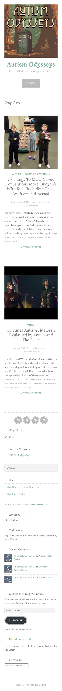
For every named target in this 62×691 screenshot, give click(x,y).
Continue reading (22, 246)
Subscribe (16, 620)
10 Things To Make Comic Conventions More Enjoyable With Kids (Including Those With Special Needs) (31, 186)
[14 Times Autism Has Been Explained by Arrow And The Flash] (31, 293)
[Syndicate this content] (10, 639)
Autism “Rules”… (47, 577)
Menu (33, 83)
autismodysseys (41, 202)
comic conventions (37, 174)
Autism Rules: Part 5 (14, 494)
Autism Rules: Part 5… (24, 555)
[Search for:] (31, 468)
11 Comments (31, 205)
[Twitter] (35, 420)
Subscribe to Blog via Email (26, 593)
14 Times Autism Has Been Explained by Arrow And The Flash (31, 335)
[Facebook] (18, 420)
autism (16, 174)
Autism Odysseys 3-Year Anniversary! (22, 487)
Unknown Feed (21, 639)
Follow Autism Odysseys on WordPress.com (26, 504)
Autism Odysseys (31, 64)
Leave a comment (31, 351)
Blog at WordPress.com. (31, 685)
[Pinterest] (44, 420)
